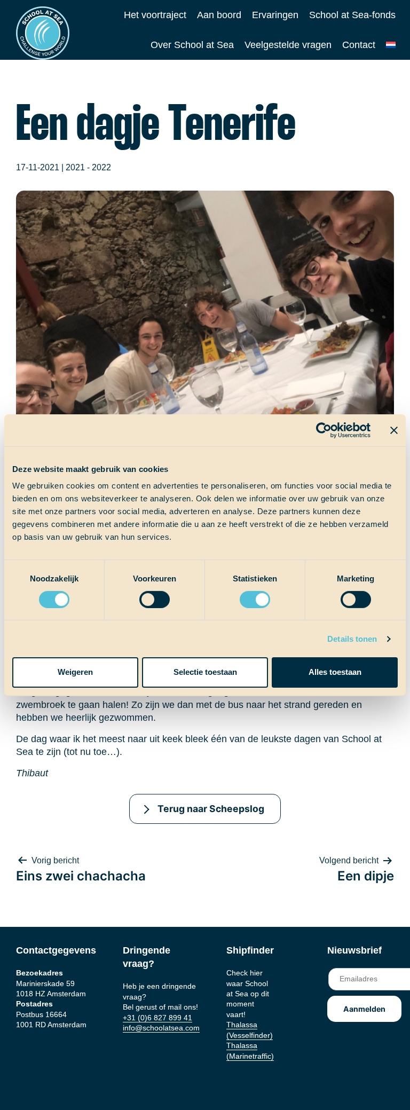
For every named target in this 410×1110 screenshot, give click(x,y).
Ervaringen (275, 15)
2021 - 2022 (88, 167)
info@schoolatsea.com (161, 1028)
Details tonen (352, 638)
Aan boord (219, 15)
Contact (358, 45)
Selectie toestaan (205, 671)
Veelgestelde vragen (288, 45)
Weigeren (75, 671)
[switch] (144, 596)
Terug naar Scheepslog (210, 808)
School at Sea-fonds (352, 15)
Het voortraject (155, 15)
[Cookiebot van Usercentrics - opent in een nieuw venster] (323, 430)
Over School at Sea (192, 45)
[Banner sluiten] (394, 430)
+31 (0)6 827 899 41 (157, 1017)
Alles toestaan (335, 671)
